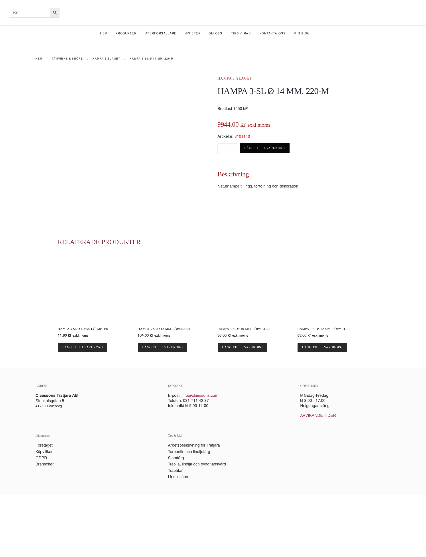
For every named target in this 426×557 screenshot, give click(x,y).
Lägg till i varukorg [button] (82, 347)
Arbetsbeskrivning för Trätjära (194, 445)
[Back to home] (213, 13)
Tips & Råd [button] (241, 33)
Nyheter (193, 33)
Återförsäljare (161, 33)
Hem (104, 33)
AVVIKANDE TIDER (318, 415)
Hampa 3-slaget (234, 78)
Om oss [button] (215, 33)
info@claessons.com (199, 395)
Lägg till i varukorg (264, 148)
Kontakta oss (273, 33)
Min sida (301, 33)
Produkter (126, 33)
